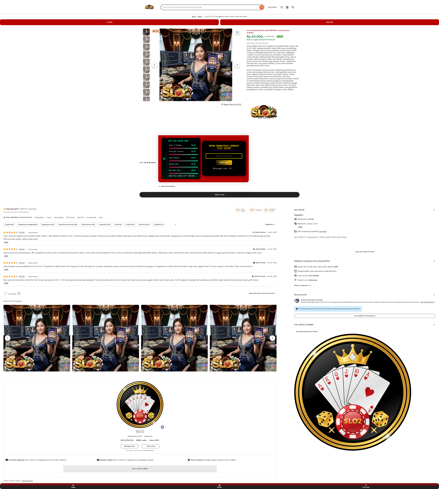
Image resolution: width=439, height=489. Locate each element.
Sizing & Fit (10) (104, 224)
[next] (272, 338)
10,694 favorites (27, 481)
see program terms (427, 302)
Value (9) (118, 224)
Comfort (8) (130, 224)
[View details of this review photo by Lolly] (36, 338)
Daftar (220, 487)
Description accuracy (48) (68, 224)
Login (73, 487)
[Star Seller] (145, 162)
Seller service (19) (88, 224)
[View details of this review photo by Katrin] (243, 338)
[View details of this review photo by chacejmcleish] (105, 338)
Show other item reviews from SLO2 (262, 293)
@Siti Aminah (261, 263)
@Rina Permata (260, 276)
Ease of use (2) (144, 224)
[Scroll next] (176, 224)
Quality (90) (9, 224)
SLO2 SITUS (272, 7)
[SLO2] (149, 12)
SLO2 (194, 16)
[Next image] (237, 65)
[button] (162, 427)
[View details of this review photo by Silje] (174, 338)
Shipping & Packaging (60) (27, 224)
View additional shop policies (364, 316)
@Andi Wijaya (261, 249)
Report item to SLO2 (232, 104)
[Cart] (292, 7)
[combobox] (210, 7)
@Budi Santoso (260, 232)
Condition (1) (158, 224)
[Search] (261, 7)
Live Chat (365, 487)
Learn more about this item (364, 252)
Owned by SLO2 (135, 436)
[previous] (7, 338)
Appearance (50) (48, 224)
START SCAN (224, 162)
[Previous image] (154, 65)
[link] (5, 293)
